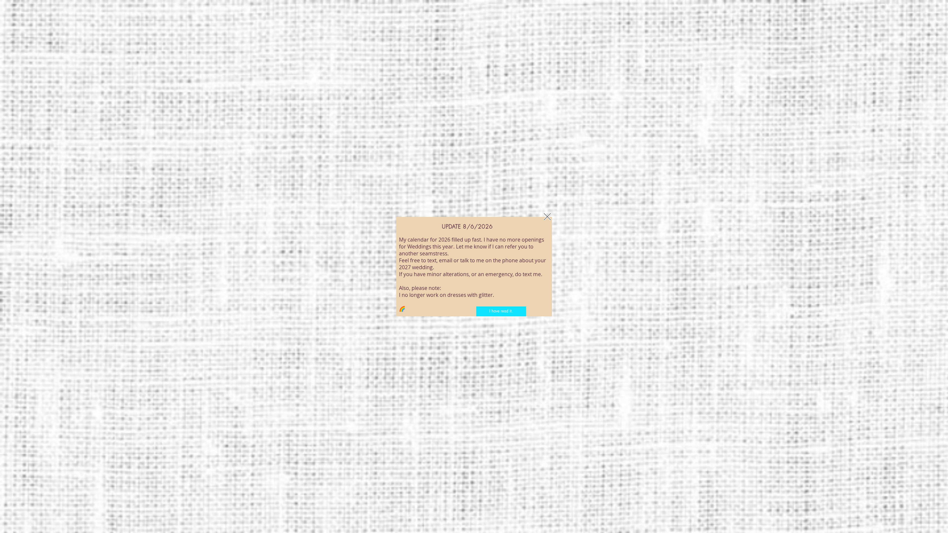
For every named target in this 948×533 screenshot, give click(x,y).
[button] (547, 216)
